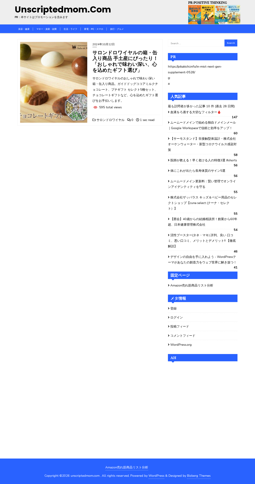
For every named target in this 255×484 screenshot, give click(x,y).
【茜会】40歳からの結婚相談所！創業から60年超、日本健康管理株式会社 (202, 222)
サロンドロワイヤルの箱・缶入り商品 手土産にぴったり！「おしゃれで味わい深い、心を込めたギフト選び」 (125, 61)
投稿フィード (179, 326)
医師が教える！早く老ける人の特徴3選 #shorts (203, 160)
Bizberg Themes (199, 476)
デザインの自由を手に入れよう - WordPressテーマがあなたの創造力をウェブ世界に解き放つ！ (202, 259)
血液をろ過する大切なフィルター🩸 (195, 112)
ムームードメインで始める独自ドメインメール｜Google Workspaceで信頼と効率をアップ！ (202, 125)
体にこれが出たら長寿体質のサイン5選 (197, 171)
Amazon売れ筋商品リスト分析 (191, 285)
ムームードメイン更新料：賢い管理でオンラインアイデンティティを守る (202, 184)
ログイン (176, 317)
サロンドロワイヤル (110, 120)
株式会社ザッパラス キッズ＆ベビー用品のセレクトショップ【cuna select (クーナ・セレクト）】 (202, 203)
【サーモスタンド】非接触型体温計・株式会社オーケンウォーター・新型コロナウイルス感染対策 (202, 144)
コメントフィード (182, 336)
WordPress (156, 476)
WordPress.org (181, 345)
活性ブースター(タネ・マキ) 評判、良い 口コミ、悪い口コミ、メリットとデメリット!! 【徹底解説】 (202, 240)
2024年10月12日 (103, 44)
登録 (173, 308)
